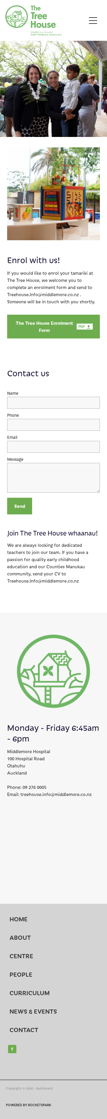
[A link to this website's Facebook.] (12, 1049)
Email (12, 437)
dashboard (44, 1088)
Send (19, 506)
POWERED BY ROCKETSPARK (28, 1105)
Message (15, 459)
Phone (13, 415)
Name (12, 393)
